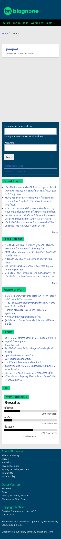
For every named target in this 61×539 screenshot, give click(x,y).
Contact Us (7, 472)
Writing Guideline (10, 469)
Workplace (37, 22)
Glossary (24, 469)
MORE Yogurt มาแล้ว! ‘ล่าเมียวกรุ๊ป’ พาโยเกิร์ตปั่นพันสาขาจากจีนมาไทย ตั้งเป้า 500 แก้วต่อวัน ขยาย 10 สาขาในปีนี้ (29, 201)
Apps (4, 492)
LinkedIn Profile (15, 524)
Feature (6, 22)
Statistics (6, 462)
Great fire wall (12, 344)
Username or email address (18, 126)
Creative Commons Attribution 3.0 (19, 511)
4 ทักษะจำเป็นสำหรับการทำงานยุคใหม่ (23, 316)
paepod (12, 49)
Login (49, 22)
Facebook (14, 495)
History (15, 455)
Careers (5, 458)
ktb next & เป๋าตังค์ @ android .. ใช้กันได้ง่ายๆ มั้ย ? (29, 372)
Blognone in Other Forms (14, 499)
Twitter (5, 495)
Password (9, 142)
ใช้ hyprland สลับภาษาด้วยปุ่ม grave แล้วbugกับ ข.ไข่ (30, 337)
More (55, 232)
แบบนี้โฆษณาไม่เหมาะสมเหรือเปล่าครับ (23, 362)
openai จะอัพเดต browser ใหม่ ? (20, 355)
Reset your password (15, 171)
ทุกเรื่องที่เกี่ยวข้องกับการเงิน (18, 358)
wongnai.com (46, 531)
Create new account (14, 165)
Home (5, 33)
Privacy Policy (8, 476)
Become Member (10, 465)
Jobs (25, 22)
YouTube (24, 495)
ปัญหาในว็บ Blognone (15, 341)
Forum (17, 22)
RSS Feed (6, 488)
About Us (6, 455)
